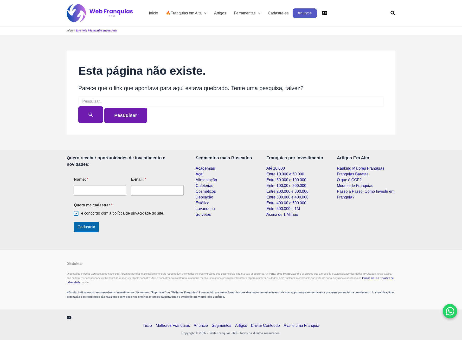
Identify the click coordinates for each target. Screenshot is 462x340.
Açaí (199, 174)
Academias (205, 168)
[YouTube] (69, 317)
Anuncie (305, 13)
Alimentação (206, 180)
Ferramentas (245, 13)
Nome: (81, 179)
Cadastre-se (278, 13)
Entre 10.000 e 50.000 (285, 174)
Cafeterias (204, 186)
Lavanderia (205, 209)
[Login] (324, 13)
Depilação (204, 197)
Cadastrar (86, 227)
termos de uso (371, 278)
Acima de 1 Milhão (282, 214)
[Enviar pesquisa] (90, 114)
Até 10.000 (275, 168)
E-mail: (138, 179)
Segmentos (221, 325)
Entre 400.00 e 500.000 (286, 203)
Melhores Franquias (173, 325)
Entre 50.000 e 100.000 (286, 180)
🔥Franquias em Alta (184, 13)
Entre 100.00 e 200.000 (286, 186)
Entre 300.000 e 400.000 (287, 197)
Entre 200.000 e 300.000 (287, 191)
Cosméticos (206, 191)
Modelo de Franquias (355, 186)
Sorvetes (203, 214)
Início (153, 13)
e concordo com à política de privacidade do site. (122, 213)
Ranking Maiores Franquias (360, 168)
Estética (202, 203)
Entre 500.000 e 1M (283, 209)
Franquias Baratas (352, 174)
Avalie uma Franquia (301, 325)
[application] (204, 13)
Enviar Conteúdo (265, 325)
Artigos (220, 13)
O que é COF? (349, 180)
